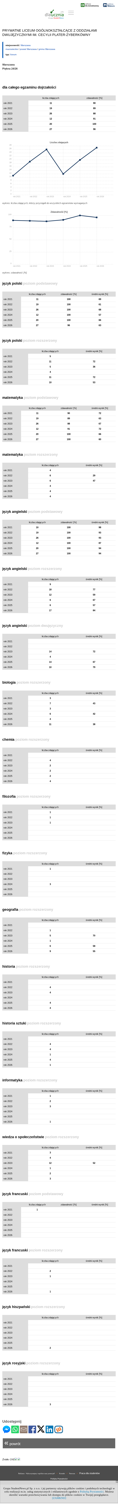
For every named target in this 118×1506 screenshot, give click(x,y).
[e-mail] (24, 1432)
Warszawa (26, 45)
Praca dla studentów (89, 1473)
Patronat (72, 1473)
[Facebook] (32, 1432)
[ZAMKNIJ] (59, 1498)
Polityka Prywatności (59, 1479)
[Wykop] (58, 1432)
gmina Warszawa (47, 49)
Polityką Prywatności (92, 1491)
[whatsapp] (15, 1432)
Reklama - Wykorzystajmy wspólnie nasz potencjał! (36, 1473)
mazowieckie (12, 49)
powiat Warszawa (28, 49)
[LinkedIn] (49, 1432)
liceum (13, 54)
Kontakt (62, 1473)
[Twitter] (41, 1431)
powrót (12, 1442)
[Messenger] (6, 1432)
